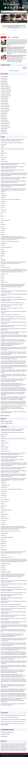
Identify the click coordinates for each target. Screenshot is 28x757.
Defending (3, 201)
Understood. (4, 288)
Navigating (3, 259)
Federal (2, 226)
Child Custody (4, 157)
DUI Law (3, 216)
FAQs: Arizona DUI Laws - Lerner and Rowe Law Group (13, 721)
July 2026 (3, 78)
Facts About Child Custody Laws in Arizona (17, 40)
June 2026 (3, 79)
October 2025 (4, 93)
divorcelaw (3, 211)
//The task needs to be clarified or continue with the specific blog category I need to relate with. (12, 140)
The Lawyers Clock (13, 754)
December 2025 (4, 89)
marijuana (3, 251)
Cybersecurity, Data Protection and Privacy (11, 199)
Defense (3, 203)
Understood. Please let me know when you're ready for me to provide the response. (13, 326)
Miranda (3, 253)
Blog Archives (16, 37)
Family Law (3, 224)
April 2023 (3, 131)
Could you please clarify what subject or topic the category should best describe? (12, 167)
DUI (2, 214)
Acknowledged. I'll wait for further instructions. (12, 142)
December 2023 (4, 123)
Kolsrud (2, 245)
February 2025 (4, 106)
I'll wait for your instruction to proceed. (10, 241)
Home (14, 30)
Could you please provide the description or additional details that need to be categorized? (13, 181)
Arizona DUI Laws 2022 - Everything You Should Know (13, 719)
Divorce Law (4, 209)
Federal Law (3, 228)
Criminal (3, 193)
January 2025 (4, 108)
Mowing (2, 255)
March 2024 (3, 120)
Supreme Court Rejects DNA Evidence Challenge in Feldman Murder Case (16, 48)
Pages (9, 37)
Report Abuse (5, 415)
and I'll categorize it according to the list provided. (12, 148)
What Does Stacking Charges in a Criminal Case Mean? (13, 715)
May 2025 (3, 101)
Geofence (3, 234)
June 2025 (3, 100)
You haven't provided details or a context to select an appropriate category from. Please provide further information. (13, 393)
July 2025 (3, 98)
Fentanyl (3, 230)
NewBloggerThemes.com (22, 756)
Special (2, 278)
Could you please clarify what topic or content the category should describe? (12, 170)
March (2, 249)
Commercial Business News (7, 732)
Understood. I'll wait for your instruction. (10, 314)
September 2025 (5, 95)
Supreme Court (4, 282)
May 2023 (3, 130)
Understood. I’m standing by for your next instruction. (13, 316)
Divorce (2, 207)
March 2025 (3, 105)
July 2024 (3, 113)
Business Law (4, 153)
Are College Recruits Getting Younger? (10, 21)
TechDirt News (4, 736)
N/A (1, 257)
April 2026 (3, 83)
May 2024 (3, 116)
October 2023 (4, 125)
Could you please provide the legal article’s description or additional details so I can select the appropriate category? (13, 190)
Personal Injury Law (5, 267)
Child (2, 155)
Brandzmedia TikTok (7, 421)
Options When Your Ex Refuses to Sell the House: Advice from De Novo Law (16, 56)
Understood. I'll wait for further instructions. (11, 297)
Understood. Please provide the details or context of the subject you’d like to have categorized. (14, 332)
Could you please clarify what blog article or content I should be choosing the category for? (13, 164)
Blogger (17, 70)
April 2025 (3, 103)
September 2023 (5, 126)
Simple (2, 276)
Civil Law (3, 159)
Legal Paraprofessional (6, 247)
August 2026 (4, 76)
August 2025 (4, 96)
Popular (3, 37)
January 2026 (4, 88)
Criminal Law (4, 195)
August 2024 (3, 111)
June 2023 (3, 128)
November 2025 (4, 91)
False (2, 222)
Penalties (3, 265)
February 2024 (4, 121)
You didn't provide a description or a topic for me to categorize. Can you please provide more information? (13, 340)
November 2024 (4, 110)
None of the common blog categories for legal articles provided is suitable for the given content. (13, 262)
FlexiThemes (7, 756)
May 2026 (3, 81)
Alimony (3, 146)
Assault (2, 150)
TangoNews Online (5, 734)
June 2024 (3, 115)
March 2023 (3, 133)
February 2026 (4, 86)
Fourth (2, 232)
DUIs (2, 218)
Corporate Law (4, 161)
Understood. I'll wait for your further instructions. (12, 302)
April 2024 (3, 118)
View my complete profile (7, 423)
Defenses (3, 205)
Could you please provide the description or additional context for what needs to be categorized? (13, 178)
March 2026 (3, 84)
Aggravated (3, 144)
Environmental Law (5, 220)
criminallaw (3, 197)
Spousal (2, 280)
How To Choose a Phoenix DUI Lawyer (9, 717)
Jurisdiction (3, 243)
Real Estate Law (4, 273)
